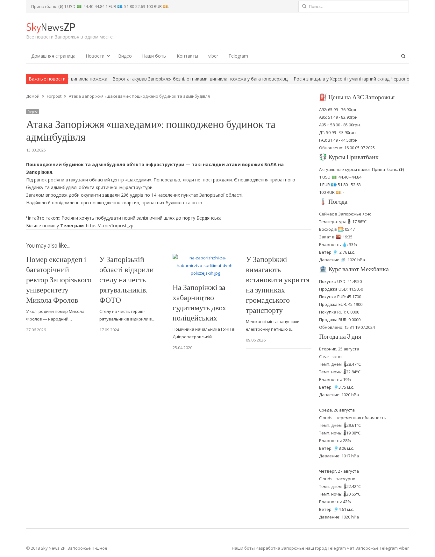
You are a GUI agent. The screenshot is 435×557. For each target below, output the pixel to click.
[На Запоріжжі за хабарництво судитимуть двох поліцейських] (205, 258)
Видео (125, 56)
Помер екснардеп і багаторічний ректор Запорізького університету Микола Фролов (58, 279)
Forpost (32, 111)
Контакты (187, 56)
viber (213, 56)
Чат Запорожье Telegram (372, 548)
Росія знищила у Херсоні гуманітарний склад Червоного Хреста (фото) (352, 79)
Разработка (268, 548)
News (50, 26)
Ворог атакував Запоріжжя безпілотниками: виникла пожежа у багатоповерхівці (183, 79)
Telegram (238, 56)
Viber (404, 548)
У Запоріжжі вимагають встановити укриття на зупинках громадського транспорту (278, 284)
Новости (95, 56)
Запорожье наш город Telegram (313, 548)
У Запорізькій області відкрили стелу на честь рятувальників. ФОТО (126, 279)
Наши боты (154, 56)
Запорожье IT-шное (87, 548)
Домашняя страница (53, 56)
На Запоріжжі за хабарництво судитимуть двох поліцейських (199, 302)
